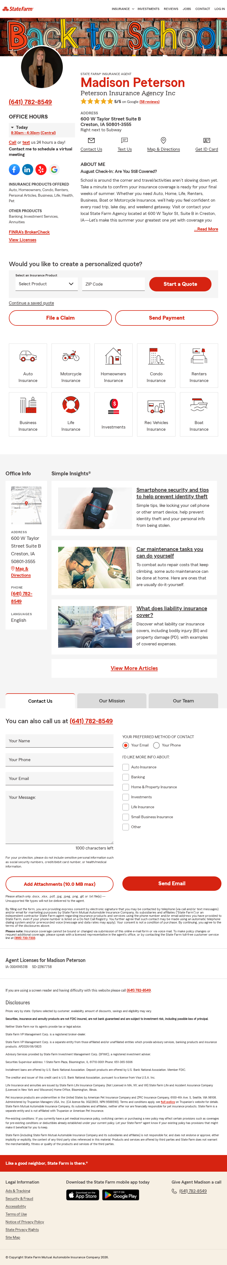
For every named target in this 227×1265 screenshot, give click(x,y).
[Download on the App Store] (82, 1194)
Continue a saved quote (31, 303)
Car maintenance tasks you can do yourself (169, 552)
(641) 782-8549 (30, 102)
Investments (148, 9)
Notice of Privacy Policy (25, 1222)
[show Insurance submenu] (132, 9)
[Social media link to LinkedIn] (27, 169)
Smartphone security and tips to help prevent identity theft (172, 493)
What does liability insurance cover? (171, 612)
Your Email (19, 778)
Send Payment (167, 318)
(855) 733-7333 (24, 938)
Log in (220, 9)
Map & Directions (21, 572)
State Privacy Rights (22, 1230)
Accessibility (16, 1206)
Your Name (19, 741)
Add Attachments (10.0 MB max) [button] (60, 884)
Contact (202, 9)
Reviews (171, 9)
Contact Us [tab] (40, 701)
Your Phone (19, 760)
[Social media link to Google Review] (54, 169)
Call (12, 142)
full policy (168, 1102)
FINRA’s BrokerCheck (29, 232)
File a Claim (60, 318)
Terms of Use (16, 1214)
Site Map (13, 1238)
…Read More (206, 229)
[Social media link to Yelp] (41, 169)
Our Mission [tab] (112, 700)
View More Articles (134, 668)
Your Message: (22, 797)
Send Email (171, 883)
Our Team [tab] (183, 700)
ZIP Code (94, 284)
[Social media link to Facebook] (14, 169)
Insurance (121, 9)
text (26, 142)
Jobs (187, 9)
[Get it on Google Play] (120, 1194)
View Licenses (22, 240)
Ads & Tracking (18, 1191)
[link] (18, 8)
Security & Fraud (19, 1199)
